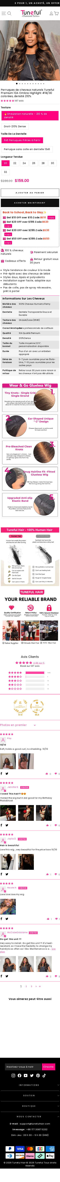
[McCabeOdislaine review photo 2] (26, 964)
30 (52, 163)
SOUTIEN (29, 1095)
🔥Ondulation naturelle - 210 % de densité (25, 115)
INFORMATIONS (29, 1085)
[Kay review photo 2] (26, 761)
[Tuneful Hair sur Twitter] (32, 1075)
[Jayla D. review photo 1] (8, 862)
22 (14, 163)
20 (5, 163)
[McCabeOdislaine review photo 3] (44, 964)
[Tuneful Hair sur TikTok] (44, 1075)
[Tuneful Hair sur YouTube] (26, 1075)
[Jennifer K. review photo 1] (8, 813)
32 (5, 172)
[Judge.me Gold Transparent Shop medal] (37, 706)
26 (33, 163)
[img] (6, 734)
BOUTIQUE (29, 1106)
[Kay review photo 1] (8, 761)
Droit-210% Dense (15, 126)
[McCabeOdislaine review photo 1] (8, 964)
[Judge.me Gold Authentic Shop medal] (20, 706)
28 (43, 163)
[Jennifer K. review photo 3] (44, 813)
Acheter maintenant (30, 202)
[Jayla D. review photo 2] (26, 862)
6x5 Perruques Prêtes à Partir (22, 140)
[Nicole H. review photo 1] (8, 907)
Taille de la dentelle (13, 133)
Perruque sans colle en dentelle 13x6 (27, 149)
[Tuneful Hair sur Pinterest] (38, 1075)
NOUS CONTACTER (29, 1116)
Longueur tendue (12, 156)
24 (24, 163)
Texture (6, 107)
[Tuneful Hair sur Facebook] (19, 1075)
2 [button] (26, 986)
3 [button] (31, 986)
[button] (8, 100)
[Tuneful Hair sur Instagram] (13, 1075)
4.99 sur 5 (38, 663)
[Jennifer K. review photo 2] (26, 813)
